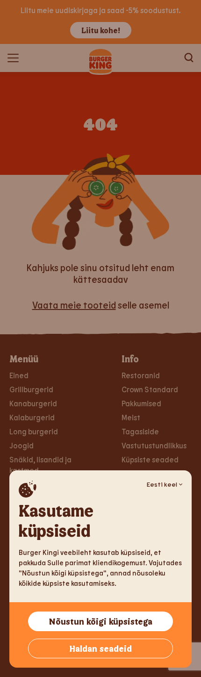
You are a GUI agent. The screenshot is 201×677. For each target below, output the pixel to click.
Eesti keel (162, 484)
